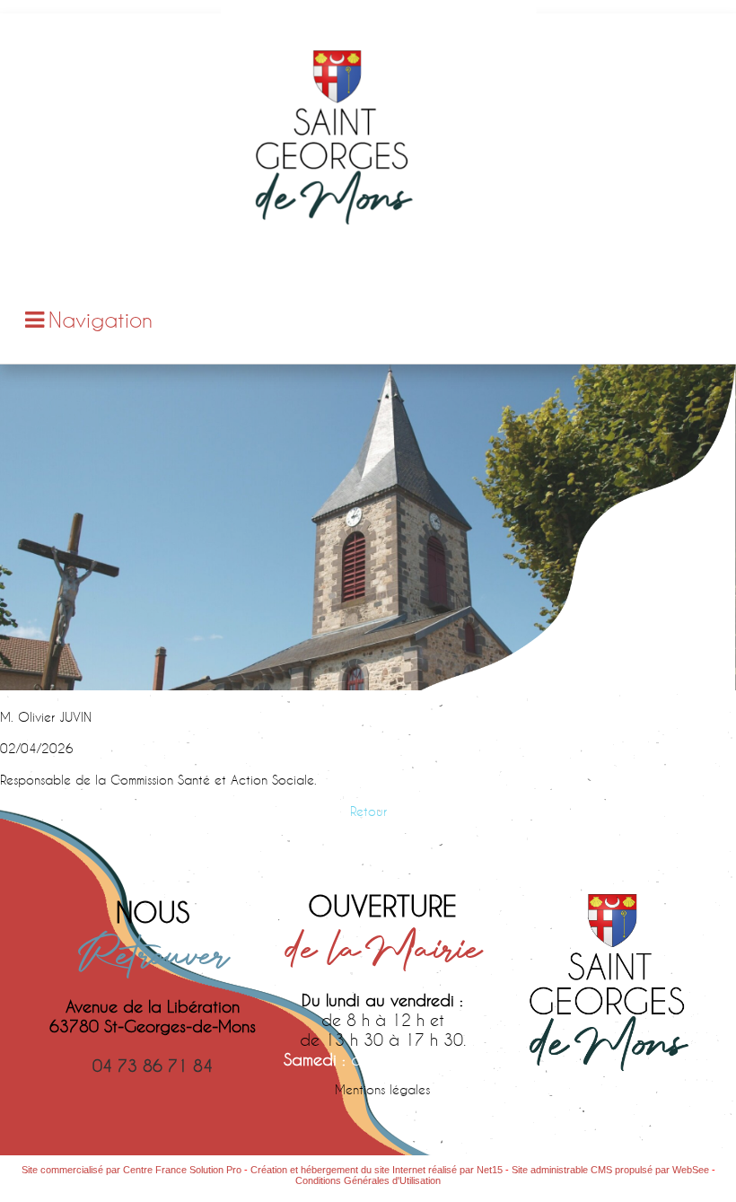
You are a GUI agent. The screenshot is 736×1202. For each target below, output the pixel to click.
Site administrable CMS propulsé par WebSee (610, 1169)
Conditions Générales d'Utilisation (368, 1180)
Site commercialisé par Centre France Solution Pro (131, 1169)
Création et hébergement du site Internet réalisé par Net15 (376, 1169)
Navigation (100, 319)
